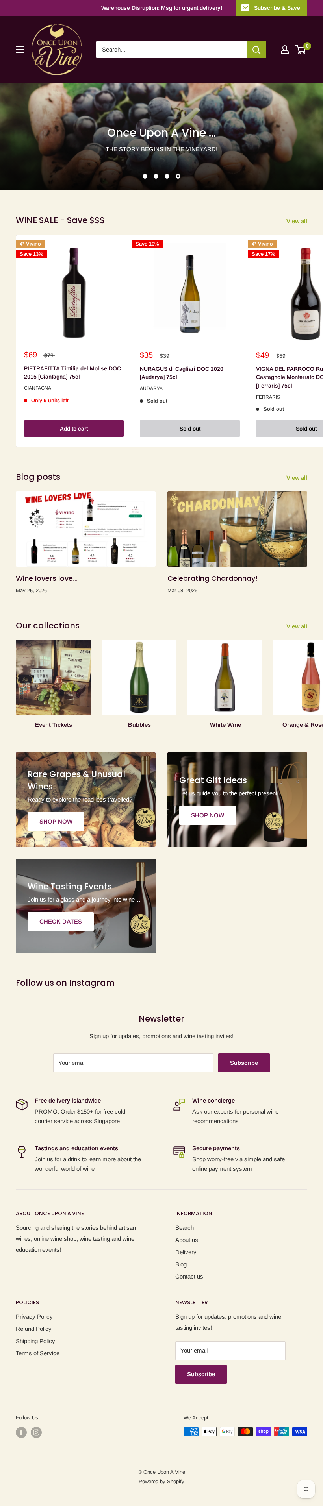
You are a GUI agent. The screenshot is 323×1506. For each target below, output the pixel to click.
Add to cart (74, 428)
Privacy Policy (34, 1316)
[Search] (256, 49)
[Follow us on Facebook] (21, 1432)
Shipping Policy (35, 1341)
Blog (181, 1264)
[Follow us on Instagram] (36, 1432)
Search (184, 1227)
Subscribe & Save (277, 8)
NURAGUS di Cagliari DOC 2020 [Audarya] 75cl (181, 373)
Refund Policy (34, 1328)
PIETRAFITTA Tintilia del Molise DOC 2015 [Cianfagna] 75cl (72, 372)
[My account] (285, 49)
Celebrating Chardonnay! (212, 578)
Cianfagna (37, 388)
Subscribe (244, 1062)
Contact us (189, 1276)
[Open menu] (20, 49)
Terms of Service (37, 1353)
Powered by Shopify (161, 1481)
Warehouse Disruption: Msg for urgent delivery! (161, 8)
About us (186, 1239)
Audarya (151, 388)
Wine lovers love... (47, 578)
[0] (301, 49)
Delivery (186, 1252)
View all (297, 221)
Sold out (190, 428)
